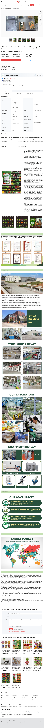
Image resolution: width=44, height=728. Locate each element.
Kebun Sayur (3, 699)
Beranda (2, 8)
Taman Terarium (35, 697)
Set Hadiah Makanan (5, 695)
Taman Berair (34, 699)
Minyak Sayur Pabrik (13, 711)
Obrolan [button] (33, 60)
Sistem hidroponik (25, 695)
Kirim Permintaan (11, 60)
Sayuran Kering (17, 714)
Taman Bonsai (14, 697)
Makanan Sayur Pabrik (24, 711)
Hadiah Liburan (14, 695)
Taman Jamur (24, 699)
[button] (39, 93)
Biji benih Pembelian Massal (27, 714)
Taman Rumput (35, 695)
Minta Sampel (21, 62)
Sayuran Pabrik (5, 711)
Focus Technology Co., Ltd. (19, 720)
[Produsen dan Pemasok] (22, 2)
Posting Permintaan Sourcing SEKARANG (17, 631)
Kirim (11, 629)
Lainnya (2, 716)
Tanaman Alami (4, 697)
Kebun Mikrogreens (15, 699)
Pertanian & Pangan (8, 8)
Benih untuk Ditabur (15, 8)
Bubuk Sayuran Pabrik (34, 711)
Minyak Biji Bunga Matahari (7, 714)
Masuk (3, 85)
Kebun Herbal (24, 697)
